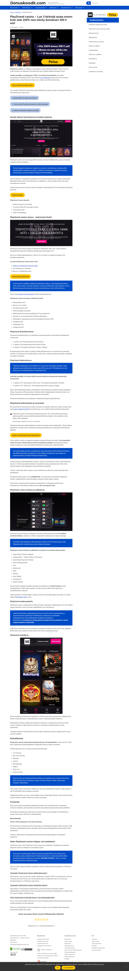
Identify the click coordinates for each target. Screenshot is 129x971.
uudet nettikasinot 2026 (21, 409)
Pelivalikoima (93, 59)
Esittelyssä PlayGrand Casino (98, 24)
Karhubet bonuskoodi (43, 939)
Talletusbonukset (69, 945)
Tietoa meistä (95, 941)
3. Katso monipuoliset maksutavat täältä (25, 110)
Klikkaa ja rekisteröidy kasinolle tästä (25, 266)
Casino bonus (68, 941)
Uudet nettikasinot (69, 954)
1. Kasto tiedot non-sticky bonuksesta (24, 98)
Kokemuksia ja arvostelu (96, 41)
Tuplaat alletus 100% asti (20, 276)
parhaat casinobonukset (26, 294)
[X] (11, 955)
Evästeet (94, 945)
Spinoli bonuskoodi (42, 943)
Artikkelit (66, 959)
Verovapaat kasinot (69, 948)
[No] (127, 966)
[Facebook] (14, 955)
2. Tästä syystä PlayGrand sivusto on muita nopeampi (30, 104)
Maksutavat (78, 7)
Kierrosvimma (93, 67)
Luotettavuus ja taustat (96, 71)
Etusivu (12, 12)
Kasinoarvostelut (96, 950)
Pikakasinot (67, 943)
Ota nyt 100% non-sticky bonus (22, 85)
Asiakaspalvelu (93, 50)
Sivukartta (94, 939)
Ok (58, 967)
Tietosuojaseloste (96, 943)
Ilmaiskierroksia (65, 7)
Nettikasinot (52, 7)
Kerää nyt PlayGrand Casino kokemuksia (26, 435)
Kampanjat (92, 63)
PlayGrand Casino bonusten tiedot (99, 29)
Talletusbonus (26, 7)
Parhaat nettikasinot (69, 952)
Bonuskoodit (13, 7)
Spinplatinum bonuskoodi (44, 945)
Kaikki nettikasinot (69, 956)
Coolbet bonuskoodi (42, 941)
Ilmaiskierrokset (93, 33)
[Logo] (27, 2)
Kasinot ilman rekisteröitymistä (72, 950)
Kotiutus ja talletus (94, 46)
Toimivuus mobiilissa (95, 54)
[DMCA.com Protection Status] (26, 950)
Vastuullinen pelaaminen (98, 948)
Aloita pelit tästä (17, 195)
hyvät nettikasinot (45, 77)
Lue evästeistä (68, 967)
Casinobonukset (40, 7)
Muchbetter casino (21, 597)
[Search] (88, 3)
